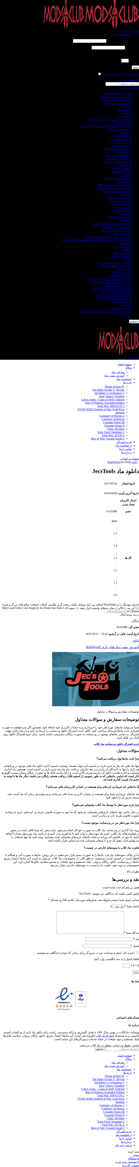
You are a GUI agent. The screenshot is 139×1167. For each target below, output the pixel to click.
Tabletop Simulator (121, 256)
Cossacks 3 (125, 132)
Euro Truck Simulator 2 (118, 155)
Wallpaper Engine (121, 308)
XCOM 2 (126, 315)
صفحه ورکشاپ (129, 458)
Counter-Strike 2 (122, 136)
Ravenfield (125, 214)
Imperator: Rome (122, 171)
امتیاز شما (132, 906)
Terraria (127, 259)
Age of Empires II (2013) (117, 93)
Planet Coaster (123, 204)
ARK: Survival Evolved (118, 103)
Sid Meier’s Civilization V (109, 393)
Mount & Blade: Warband (117, 191)
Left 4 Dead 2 (124, 181)
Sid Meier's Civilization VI (116, 230)
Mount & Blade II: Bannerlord (114, 188)
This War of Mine (121, 272)
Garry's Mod (124, 165)
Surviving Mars (123, 253)
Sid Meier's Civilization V (117, 227)
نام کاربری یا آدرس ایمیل (123, 40)
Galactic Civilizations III (118, 162)
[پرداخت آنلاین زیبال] (80, 999)
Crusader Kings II (121, 139)
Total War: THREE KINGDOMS (112, 288)
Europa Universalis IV (119, 158)
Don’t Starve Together (112, 396)
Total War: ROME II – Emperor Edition (109, 279)
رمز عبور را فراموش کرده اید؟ (120, 74)
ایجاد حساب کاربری (121, 34)
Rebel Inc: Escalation (120, 217)
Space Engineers (122, 233)
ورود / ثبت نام (123, 1145)
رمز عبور (132, 47)
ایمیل (135, 945)
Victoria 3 (126, 305)
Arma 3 (127, 106)
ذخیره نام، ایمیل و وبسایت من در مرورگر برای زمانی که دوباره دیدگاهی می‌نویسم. (86, 952)
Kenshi (128, 175)
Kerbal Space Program (119, 178)
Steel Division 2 (122, 246)
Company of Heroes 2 (119, 129)
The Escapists (124, 269)
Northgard (126, 194)
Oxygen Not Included (119, 197)
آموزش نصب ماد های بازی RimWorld (112, 647)
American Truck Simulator (116, 100)
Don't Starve (124, 152)
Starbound (126, 243)
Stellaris (127, 249)
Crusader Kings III (121, 142)
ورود (135, 67)
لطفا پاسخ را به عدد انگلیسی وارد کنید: (116, 54)
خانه (134, 462)
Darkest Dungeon (121, 145)
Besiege (127, 113)
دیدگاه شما (131, 932)
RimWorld (126, 220)
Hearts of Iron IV (122, 168)
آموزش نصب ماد (114, 375)
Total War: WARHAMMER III (114, 298)
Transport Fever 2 (121, 301)
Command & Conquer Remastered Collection (106, 126)
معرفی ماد (118, 372)
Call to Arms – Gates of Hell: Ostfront (110, 119)
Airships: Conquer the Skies (116, 97)
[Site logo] (111, 27)
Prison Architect (122, 207)
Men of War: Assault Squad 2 (115, 184)
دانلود (136, 640)
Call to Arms (124, 116)
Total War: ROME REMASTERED (111, 282)
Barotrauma (125, 110)
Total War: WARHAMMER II (114, 295)
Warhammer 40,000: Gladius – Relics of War (106, 311)
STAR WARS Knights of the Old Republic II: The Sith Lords (96, 240)
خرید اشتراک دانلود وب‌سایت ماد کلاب (116, 743)
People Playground (121, 201)
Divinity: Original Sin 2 (118, 149)
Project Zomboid (122, 210)
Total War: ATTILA (120, 275)
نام (136, 939)
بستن (136, 1155)
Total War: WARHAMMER (115, 292)
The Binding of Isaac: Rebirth (115, 262)
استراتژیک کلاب (104, 1035)
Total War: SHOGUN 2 (118, 285)
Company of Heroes (113, 419)
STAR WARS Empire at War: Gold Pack (108, 236)
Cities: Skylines (123, 123)
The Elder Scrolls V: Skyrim (115, 266)
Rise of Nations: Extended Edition (112, 223)
